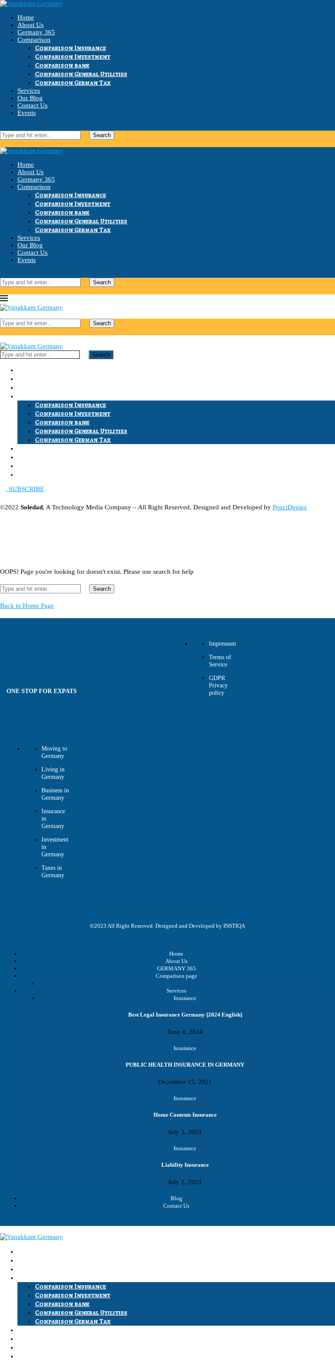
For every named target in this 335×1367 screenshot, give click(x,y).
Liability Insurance (185, 1165)
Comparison (34, 39)
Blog (176, 1198)
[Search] (2, 126)
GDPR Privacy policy (218, 685)
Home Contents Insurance (185, 1114)
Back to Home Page (27, 605)
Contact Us (32, 105)
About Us (30, 24)
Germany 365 (36, 32)
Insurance (185, 998)
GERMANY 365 (176, 968)
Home (25, 17)
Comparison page (176, 976)
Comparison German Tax (73, 82)
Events (26, 112)
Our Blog (30, 97)
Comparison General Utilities (81, 74)
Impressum (222, 643)
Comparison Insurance (70, 48)
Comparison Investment (72, 56)
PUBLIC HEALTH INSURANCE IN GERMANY (185, 1064)
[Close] (2, 143)
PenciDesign (290, 507)
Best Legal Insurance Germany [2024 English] (185, 1014)
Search (102, 135)
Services (28, 90)
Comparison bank (62, 65)
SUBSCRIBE (24, 488)
